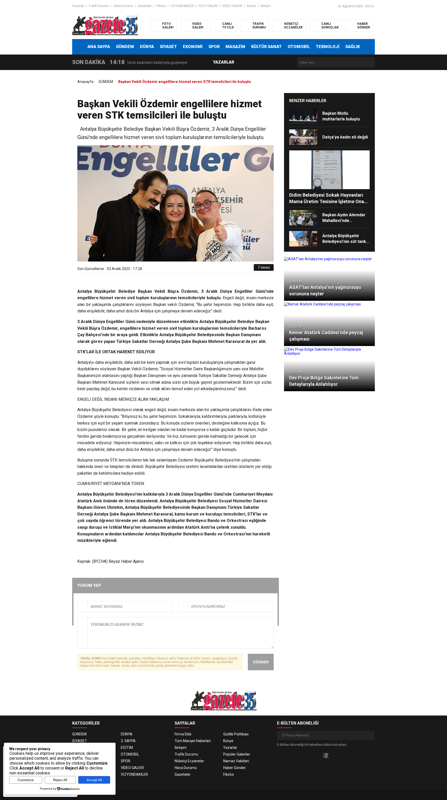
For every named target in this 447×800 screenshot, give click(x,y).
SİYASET (168, 46)
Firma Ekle (183, 734)
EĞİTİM (127, 747)
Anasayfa (85, 82)
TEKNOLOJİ (327, 46)
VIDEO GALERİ (232, 6)
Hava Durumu (123, 6)
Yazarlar (78, 6)
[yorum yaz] (249, 269)
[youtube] (334, 755)
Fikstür (161, 6)
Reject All (60, 780)
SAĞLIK (352, 46)
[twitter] (226, 269)
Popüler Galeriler (236, 754)
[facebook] (221, 269)
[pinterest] (238, 269)
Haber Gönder (234, 768)
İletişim (265, 6)
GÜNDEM (125, 46)
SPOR (214, 46)
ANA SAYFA (98, 46)
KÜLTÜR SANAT (266, 46)
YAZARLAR (223, 62)
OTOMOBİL (299, 46)
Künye (251, 6)
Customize (26, 780)
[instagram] (326, 755)
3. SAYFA (128, 741)
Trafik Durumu (99, 6)
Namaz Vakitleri (236, 761)
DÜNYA (147, 46)
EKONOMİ (193, 46)
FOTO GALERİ (208, 6)
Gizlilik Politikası (236, 734)
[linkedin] (232, 269)
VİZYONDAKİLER (182, 6)
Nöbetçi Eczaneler (189, 761)
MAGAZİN (235, 46)
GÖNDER (261, 662)
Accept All (94, 780)
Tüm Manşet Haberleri (193, 741)
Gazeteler (145, 6)
